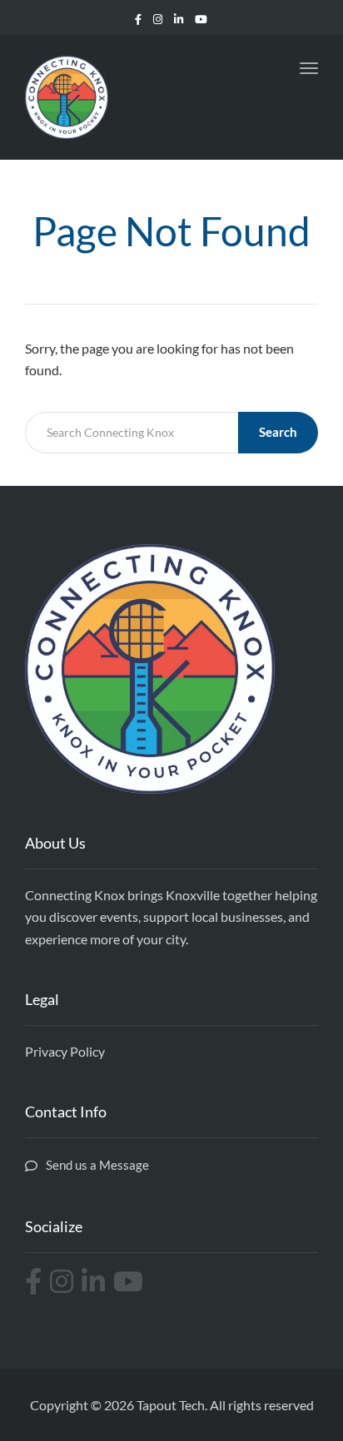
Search (278, 431)
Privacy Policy (65, 1051)
